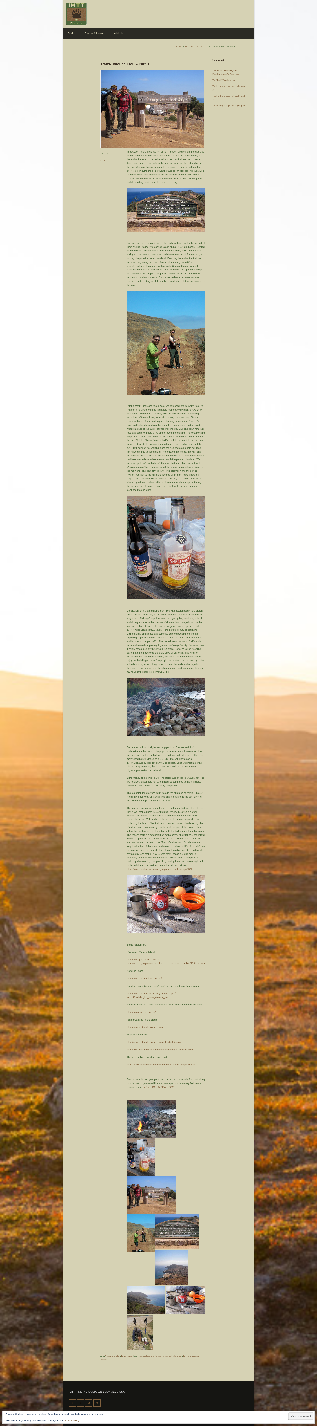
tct (184, 1356)
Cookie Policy (72, 1420)
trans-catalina (193, 1356)
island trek (177, 1356)
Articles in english (112, 1356)
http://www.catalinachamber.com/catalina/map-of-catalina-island (160, 1049)
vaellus (103, 1359)
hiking (165, 1356)
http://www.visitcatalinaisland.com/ (145, 1027)
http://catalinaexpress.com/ (141, 1012)
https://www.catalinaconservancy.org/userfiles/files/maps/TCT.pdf (161, 869)
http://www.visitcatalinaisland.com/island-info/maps (154, 1042)
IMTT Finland (76, 14)
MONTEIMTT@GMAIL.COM (159, 1087)
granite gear (156, 1356)
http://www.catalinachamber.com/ (144, 978)
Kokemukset (126, 1356)
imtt (170, 1356)
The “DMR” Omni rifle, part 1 (225, 80)
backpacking (144, 1356)
